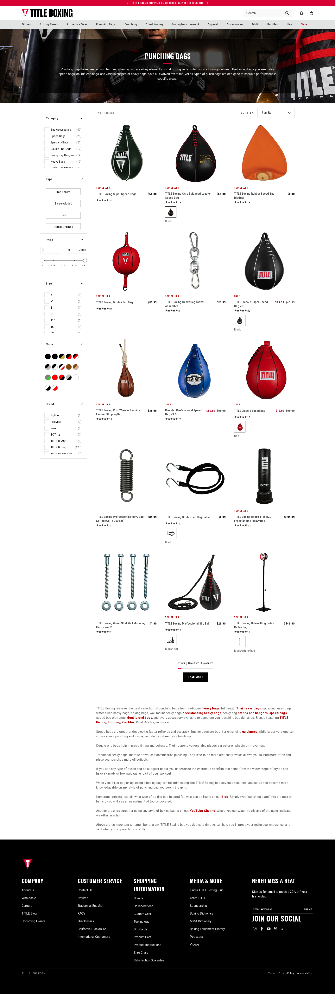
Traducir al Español (90, 906)
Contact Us (85, 890)
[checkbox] (66, 130)
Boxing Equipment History (207, 929)
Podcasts (196, 937)
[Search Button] (287, 13)
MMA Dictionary (201, 921)
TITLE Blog (29, 913)
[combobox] (269, 13)
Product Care (142, 937)
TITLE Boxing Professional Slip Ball (187, 623)
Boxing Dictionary (201, 913)
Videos (194, 944)
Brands (138, 898)
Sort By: (247, 112)
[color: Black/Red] (171, 640)
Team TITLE (198, 898)
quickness (250, 731)
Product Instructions (147, 945)
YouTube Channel (203, 811)
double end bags (139, 718)
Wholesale (29, 898)
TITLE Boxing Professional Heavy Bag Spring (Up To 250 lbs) (120, 518)
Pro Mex (128, 722)
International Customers (94, 937)
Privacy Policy (286, 973)
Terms (271, 973)
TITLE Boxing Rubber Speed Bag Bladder (254, 195)
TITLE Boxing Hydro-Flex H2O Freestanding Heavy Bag (252, 518)
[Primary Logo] (47, 13)
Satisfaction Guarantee (149, 960)
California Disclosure (92, 929)
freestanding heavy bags (202, 713)
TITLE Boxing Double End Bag (114, 302)
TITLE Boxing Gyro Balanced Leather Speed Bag (188, 195)
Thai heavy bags (248, 708)
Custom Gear (142, 914)
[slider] (43, 260)
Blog (224, 797)
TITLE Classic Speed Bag (249, 410)
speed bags (278, 713)
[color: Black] (171, 212)
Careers (27, 906)
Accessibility (304, 973)
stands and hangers (253, 713)
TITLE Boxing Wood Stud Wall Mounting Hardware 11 (121, 625)
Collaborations (143, 906)
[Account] (301, 13)
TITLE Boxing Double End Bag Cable (187, 517)
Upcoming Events (33, 921)
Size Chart (141, 952)
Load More (195, 677)
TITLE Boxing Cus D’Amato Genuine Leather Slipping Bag (118, 412)
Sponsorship (198, 906)
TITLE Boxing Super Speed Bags (116, 194)
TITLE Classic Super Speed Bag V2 (251, 304)
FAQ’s (81, 913)
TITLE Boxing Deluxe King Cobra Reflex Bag (254, 625)
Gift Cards (140, 929)
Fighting (114, 722)
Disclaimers (86, 921)
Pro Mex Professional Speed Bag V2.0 (183, 412)
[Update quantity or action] (127, 3)
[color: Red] (240, 427)
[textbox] (52, 250)
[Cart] (311, 13)
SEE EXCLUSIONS (194, 3)
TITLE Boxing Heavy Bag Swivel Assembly (184, 304)
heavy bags (211, 708)
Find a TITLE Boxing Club (207, 890)
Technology (141, 921)
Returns (83, 898)
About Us (28, 890)
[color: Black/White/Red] (240, 641)
